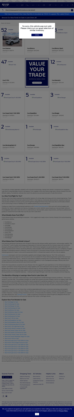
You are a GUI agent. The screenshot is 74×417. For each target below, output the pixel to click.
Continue (37, 35)
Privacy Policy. (63, 411)
